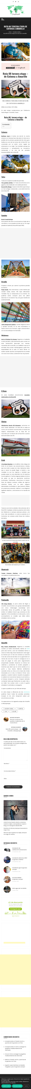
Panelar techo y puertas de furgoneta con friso (14, 1042)
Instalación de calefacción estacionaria (19, 848)
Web (5, 778)
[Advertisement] (15, 243)
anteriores (27, 692)
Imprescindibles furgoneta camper (17, 878)
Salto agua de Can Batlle (19, 888)
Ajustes (26, 1086)
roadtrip (20, 708)
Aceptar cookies (6, 1086)
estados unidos (9, 708)
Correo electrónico (10, 771)
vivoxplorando (21, 68)
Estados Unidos (15, 65)
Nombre (6, 763)
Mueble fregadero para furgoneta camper (15, 1066)
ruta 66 (14, 711)
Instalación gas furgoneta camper (19, 868)
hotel (28, 648)
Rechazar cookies (17, 1086)
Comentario (7, 748)
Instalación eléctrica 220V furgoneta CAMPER (19, 858)
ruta (6, 711)
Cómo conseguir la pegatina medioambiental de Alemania (15, 1048)
